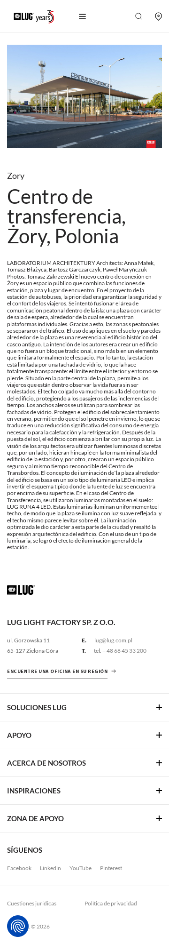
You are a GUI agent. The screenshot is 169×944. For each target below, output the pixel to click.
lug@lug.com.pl (113, 640)
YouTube (80, 868)
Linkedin (50, 868)
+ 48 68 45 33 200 (124, 650)
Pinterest (111, 868)
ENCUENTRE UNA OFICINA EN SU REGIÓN (57, 671)
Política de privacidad (110, 903)
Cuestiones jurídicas (31, 903)
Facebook (19, 868)
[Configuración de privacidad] (18, 926)
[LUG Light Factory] (21, 588)
